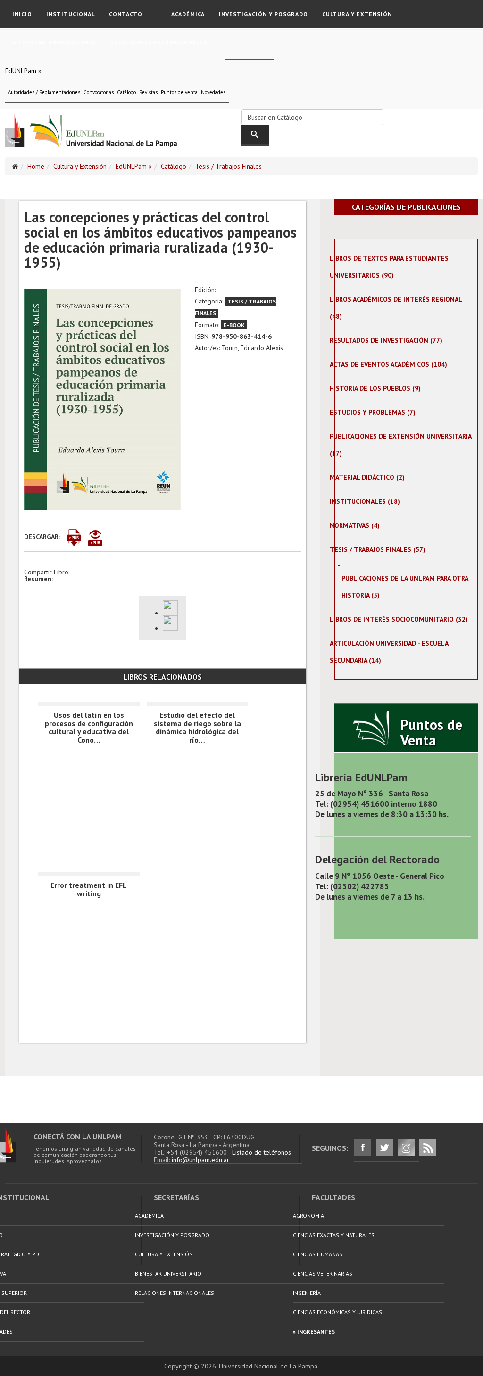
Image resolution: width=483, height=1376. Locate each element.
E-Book (234, 324)
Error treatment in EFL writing (88, 889)
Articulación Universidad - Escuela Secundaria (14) (389, 651)
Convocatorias (98, 92)
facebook (362, 1147)
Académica (188, 13)
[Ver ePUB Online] (97, 537)
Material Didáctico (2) (367, 477)
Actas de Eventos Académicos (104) (388, 364)
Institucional (70, 13)
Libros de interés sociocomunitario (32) (399, 619)
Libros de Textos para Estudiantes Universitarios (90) (389, 266)
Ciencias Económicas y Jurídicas (337, 1312)
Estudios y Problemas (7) (373, 412)
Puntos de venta (179, 92)
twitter (384, 1147)
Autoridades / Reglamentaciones (44, 92)
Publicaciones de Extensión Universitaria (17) (400, 445)
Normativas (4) (355, 525)
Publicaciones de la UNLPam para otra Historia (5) (404, 586)
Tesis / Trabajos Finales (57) (377, 549)
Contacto (125, 13)
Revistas (148, 92)
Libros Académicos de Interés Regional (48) (396, 307)
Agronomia (308, 1215)
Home (35, 166)
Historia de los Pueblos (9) (375, 388)
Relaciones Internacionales (158, 42)
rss (427, 1147)
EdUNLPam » (23, 70)
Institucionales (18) (365, 501)
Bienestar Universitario (54, 42)
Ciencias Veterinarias (322, 1273)
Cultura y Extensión (357, 13)
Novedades (213, 92)
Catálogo (126, 92)
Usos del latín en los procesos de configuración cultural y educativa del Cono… (89, 727)
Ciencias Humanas (317, 1254)
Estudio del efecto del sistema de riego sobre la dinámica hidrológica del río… (197, 727)
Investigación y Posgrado (263, 13)
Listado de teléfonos (261, 1152)
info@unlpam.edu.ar (200, 1159)
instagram (406, 1147)
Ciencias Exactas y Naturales (334, 1234)
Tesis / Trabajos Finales (228, 166)
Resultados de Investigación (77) (386, 340)
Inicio (22, 13)
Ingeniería (307, 1292)
